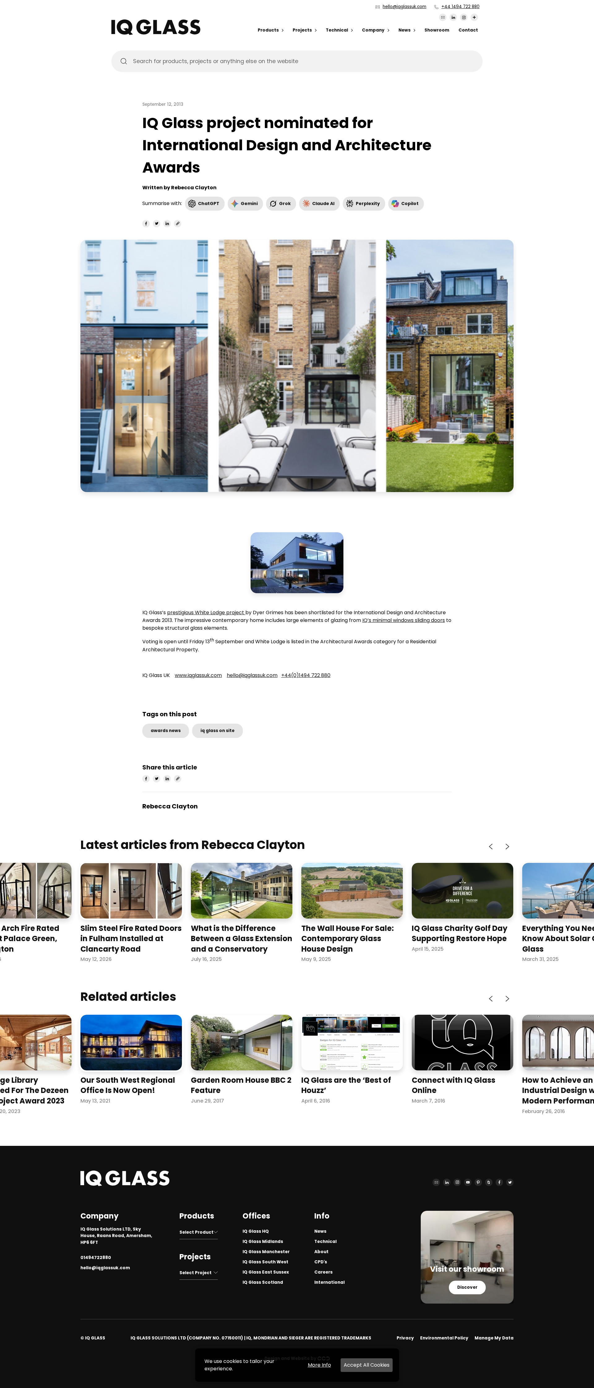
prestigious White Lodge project (206, 612)
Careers (323, 1272)
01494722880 (95, 1258)
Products (268, 30)
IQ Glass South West (265, 1262)
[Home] (155, 33)
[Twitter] (510, 1182)
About (321, 1252)
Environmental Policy (444, 1338)
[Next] (507, 847)
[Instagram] (463, 17)
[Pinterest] (478, 1182)
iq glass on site (217, 731)
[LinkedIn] (453, 17)
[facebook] (146, 223)
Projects (302, 30)
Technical (337, 30)
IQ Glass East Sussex (266, 1272)
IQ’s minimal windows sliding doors (403, 620)
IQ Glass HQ (256, 1231)
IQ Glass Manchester (266, 1252)
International (329, 1282)
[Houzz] (489, 1182)
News (404, 30)
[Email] (442, 17)
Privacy (405, 1338)
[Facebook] (499, 1182)
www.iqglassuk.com (198, 675)
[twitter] (156, 223)
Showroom (436, 30)
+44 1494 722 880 (460, 7)
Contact (468, 30)
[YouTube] (467, 1182)
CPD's (320, 1262)
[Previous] (491, 847)
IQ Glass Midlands (263, 1241)
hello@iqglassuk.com (404, 7)
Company (373, 30)
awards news (166, 731)
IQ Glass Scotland (263, 1282)
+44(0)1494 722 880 (305, 675)
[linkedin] (167, 223)
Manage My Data (494, 1338)
